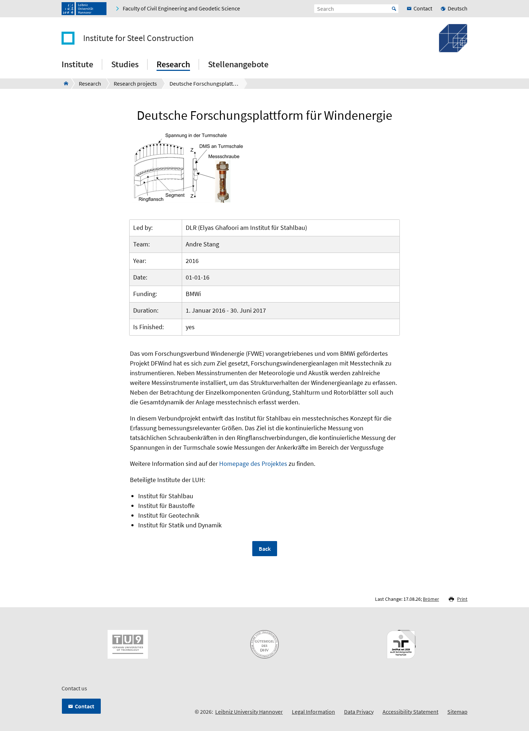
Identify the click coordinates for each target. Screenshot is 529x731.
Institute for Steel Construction (138, 38)
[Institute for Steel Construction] (64, 83)
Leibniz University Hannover (249, 711)
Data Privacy (359, 711)
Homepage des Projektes (253, 463)
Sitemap (457, 711)
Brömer (431, 599)
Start (394, 8)
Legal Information (313, 711)
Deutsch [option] (457, 8)
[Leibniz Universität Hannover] (84, 8)
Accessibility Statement (410, 711)
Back (265, 548)
